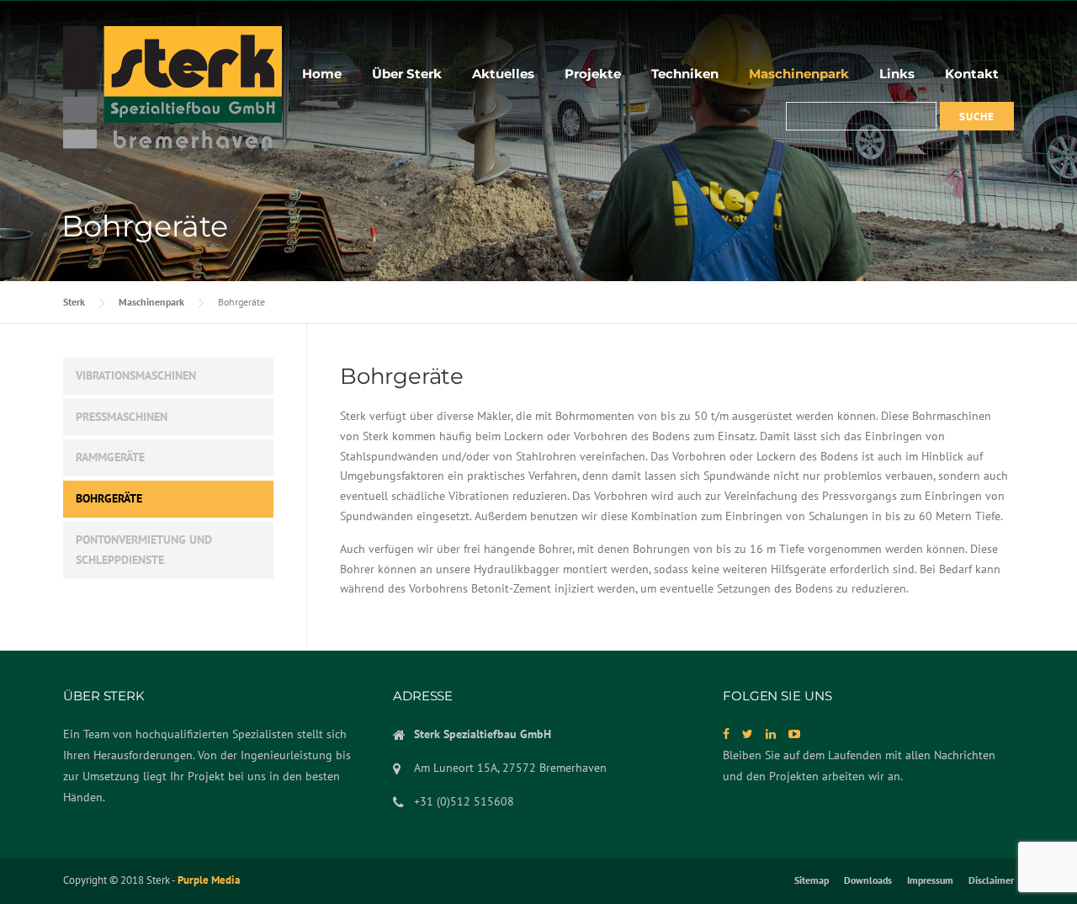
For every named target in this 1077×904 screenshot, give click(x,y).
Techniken (685, 74)
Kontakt (972, 74)
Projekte (593, 74)
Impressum (930, 880)
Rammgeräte (110, 457)
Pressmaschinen (121, 416)
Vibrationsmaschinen (136, 375)
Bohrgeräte (109, 498)
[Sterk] (172, 89)
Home (322, 74)
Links (897, 74)
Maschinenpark (799, 74)
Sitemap (811, 880)
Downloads (868, 880)
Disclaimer (991, 880)
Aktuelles (503, 74)
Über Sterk (407, 74)
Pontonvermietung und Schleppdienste (144, 549)
